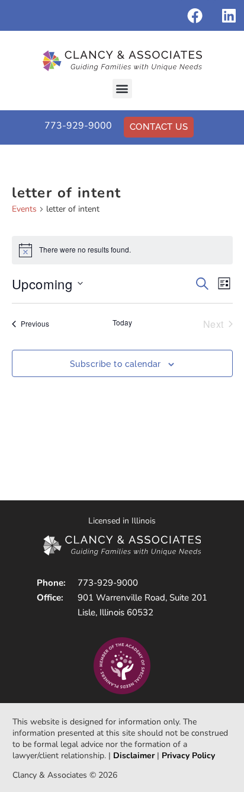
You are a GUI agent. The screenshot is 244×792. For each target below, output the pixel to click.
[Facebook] (194, 15)
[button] (122, 88)
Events (24, 209)
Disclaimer (134, 755)
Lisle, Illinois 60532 (115, 612)
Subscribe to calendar (115, 364)
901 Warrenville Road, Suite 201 (142, 597)
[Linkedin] (228, 15)
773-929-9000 (78, 125)
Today (122, 322)
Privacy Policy (188, 755)
